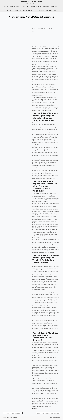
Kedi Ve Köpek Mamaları (31, 2)
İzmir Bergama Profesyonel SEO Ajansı (48, 413)
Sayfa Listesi (54, 6)
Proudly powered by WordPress (10, 417)
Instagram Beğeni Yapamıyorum (12, 6)
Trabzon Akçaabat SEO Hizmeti (13, 413)
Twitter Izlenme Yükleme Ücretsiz (28, 10)
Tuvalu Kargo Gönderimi (11, 10)
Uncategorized (36, 408)
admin (34, 27)
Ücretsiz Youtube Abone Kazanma (47, 10)
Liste (23, 6)
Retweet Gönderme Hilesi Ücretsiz (40, 6)
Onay (28, 6)
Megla (51, 417)
